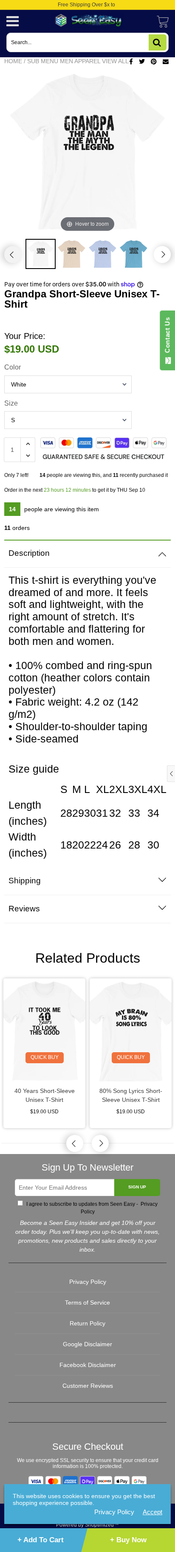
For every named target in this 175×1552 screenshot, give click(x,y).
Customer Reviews (87, 1385)
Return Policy (87, 1323)
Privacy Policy (87, 1281)
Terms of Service (87, 1302)
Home (13, 61)
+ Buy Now (128, 1540)
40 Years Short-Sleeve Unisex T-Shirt (44, 1095)
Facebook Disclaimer (87, 1365)
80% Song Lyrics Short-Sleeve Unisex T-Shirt (130, 1095)
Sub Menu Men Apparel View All (78, 61)
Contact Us (167, 337)
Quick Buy (45, 1057)
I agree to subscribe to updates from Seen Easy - (91, 1208)
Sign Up (137, 1187)
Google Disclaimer (87, 1344)
